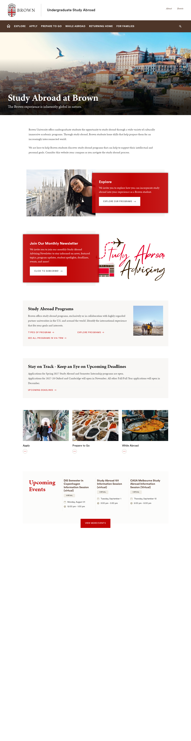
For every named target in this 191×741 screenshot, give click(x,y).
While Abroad (130, 445)
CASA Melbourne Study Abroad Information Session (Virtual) (145, 484)
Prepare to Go (81, 445)
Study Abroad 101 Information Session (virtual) (109, 484)
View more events (95, 523)
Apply (26, 445)
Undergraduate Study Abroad (71, 10)
